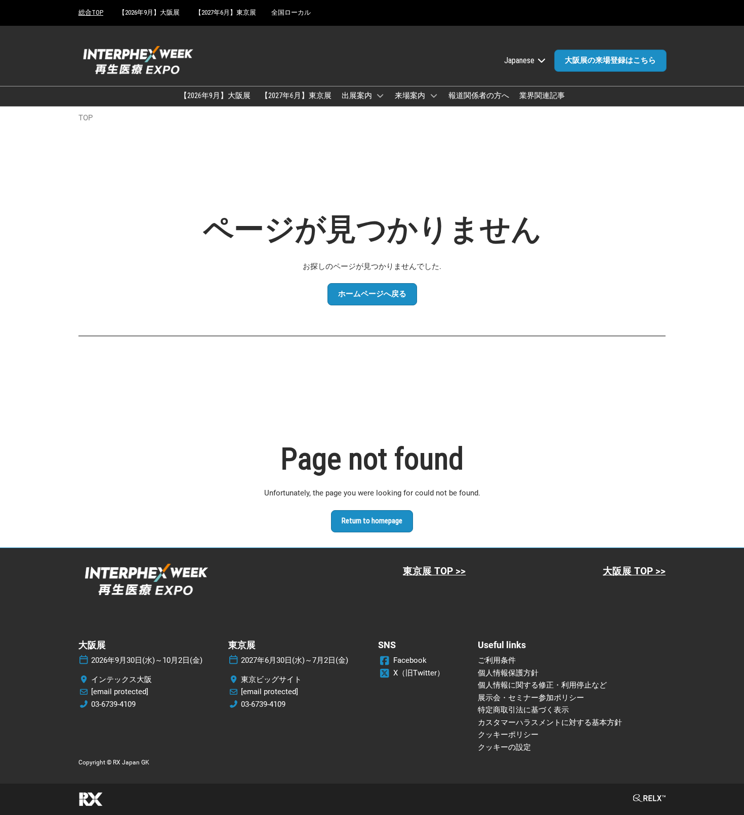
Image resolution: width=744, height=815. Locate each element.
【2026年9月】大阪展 (149, 12)
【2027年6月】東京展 (225, 12)
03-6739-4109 (113, 704)
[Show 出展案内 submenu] (380, 95)
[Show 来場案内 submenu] (433, 95)
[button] (610, 61)
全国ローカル (291, 12)
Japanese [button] (520, 60)
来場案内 (411, 95)
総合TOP (90, 12)
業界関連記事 (542, 95)
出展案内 (358, 95)
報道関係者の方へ (478, 95)
